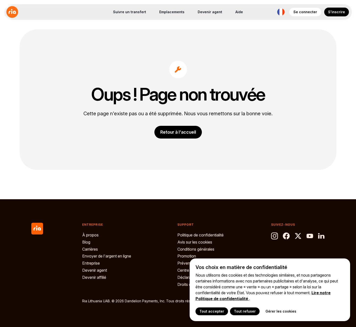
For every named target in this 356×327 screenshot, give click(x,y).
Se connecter (305, 12)
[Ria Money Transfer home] (12, 12)
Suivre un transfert (129, 12)
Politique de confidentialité (200, 235)
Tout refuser (245, 311)
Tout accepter (211, 311)
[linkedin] (321, 236)
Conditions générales (195, 249)
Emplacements (171, 12)
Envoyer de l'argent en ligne (106, 256)
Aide (239, 12)
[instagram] (274, 236)
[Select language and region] (280, 12)
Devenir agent (210, 12)
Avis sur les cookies (194, 242)
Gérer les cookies (280, 311)
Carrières (90, 249)
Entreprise (91, 263)
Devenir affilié (94, 277)
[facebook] (286, 236)
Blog (86, 242)
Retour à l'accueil (178, 132)
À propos (90, 235)
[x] (298, 236)
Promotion (186, 256)
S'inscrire (336, 12)
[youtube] (309, 236)
